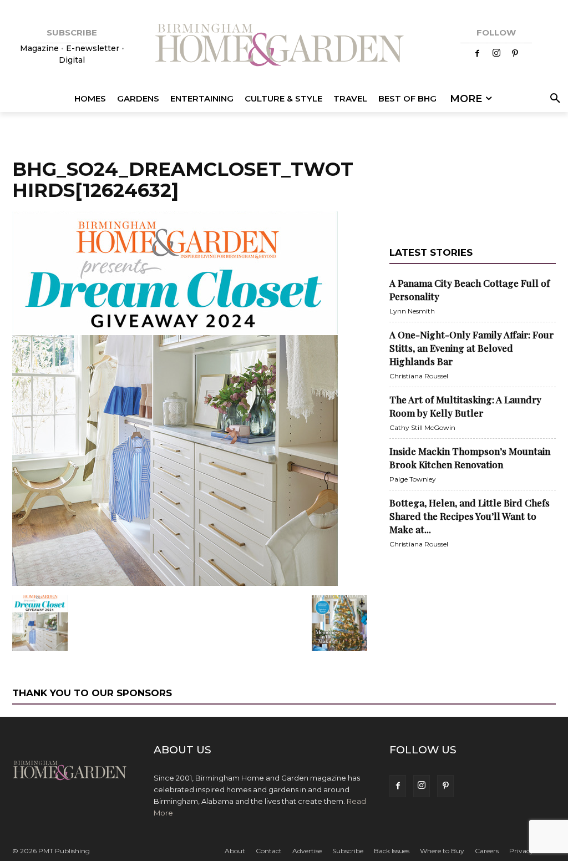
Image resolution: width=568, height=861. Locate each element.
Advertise (307, 851)
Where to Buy (442, 851)
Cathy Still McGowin (422, 427)
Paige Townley (412, 479)
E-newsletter (92, 48)
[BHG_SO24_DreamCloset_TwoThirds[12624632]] (175, 583)
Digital (72, 60)
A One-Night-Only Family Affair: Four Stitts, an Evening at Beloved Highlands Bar (471, 347)
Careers (487, 851)
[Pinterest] (515, 54)
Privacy (521, 851)
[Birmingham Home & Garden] (284, 46)
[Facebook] (477, 54)
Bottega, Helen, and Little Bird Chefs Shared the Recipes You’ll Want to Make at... (469, 516)
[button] (553, 98)
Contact (269, 851)
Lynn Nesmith (412, 311)
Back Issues (391, 851)
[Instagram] (496, 54)
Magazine (40, 48)
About (235, 851)
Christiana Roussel (418, 376)
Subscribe (347, 851)
